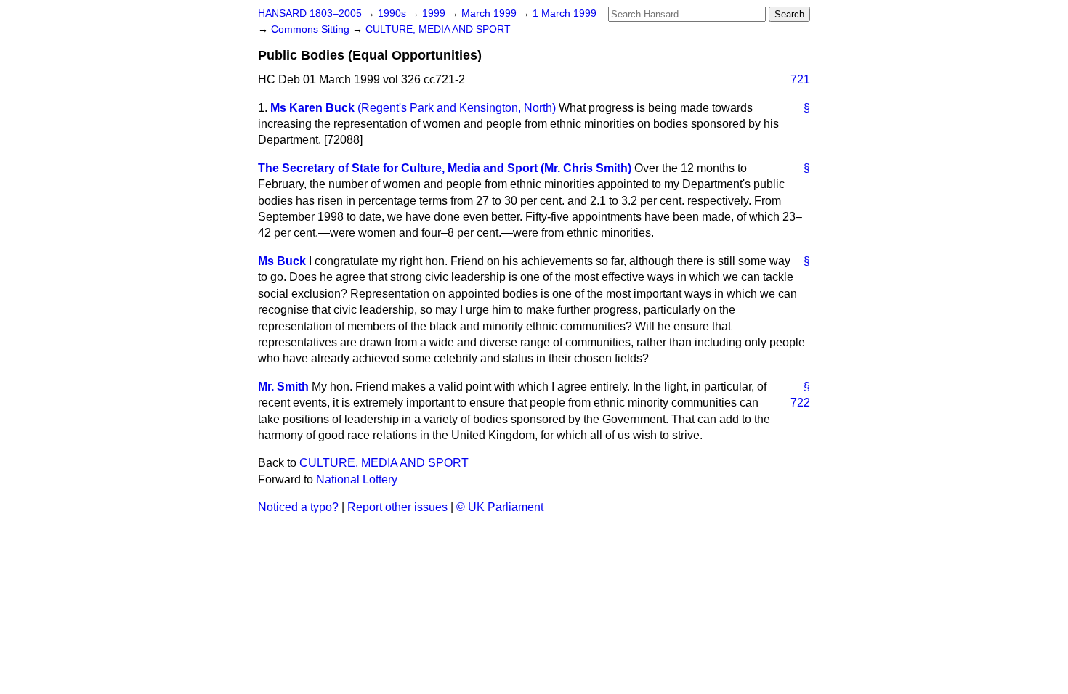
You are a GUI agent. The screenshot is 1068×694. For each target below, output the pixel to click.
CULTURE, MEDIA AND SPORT (438, 29)
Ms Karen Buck (312, 108)
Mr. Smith (283, 386)
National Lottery (356, 479)
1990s (393, 13)
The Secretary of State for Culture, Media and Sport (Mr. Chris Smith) (444, 168)
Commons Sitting (311, 29)
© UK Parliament (499, 507)
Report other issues (397, 507)
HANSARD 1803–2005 (310, 13)
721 (800, 79)
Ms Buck (282, 261)
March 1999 (490, 13)
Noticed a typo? (298, 507)
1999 (435, 13)
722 (800, 402)
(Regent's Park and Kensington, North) (456, 108)
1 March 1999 (564, 13)
